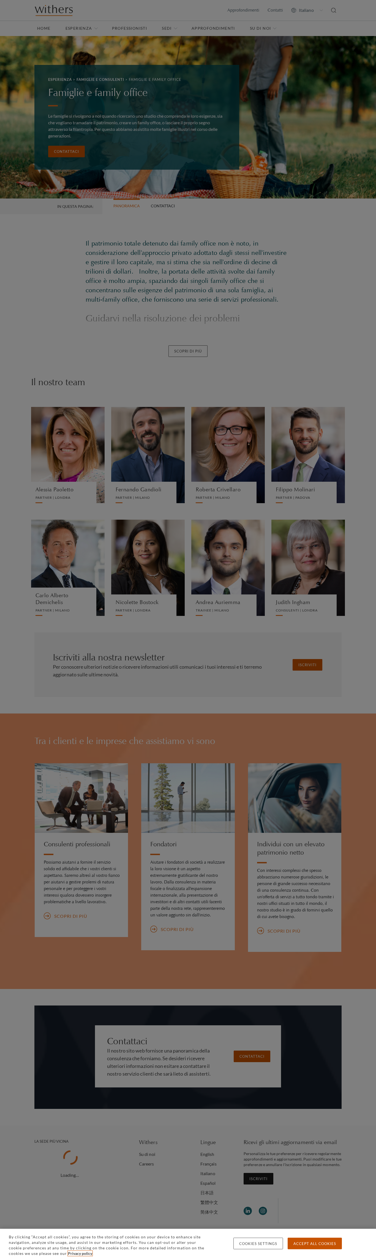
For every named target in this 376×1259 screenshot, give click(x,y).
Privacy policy (80, 1253)
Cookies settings (258, 1243)
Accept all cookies (314, 1243)
